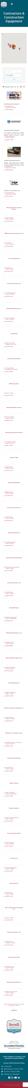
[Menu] (12, 4)
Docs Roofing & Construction (11, 104)
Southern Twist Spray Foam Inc (12, 160)
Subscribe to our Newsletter (11, 1074)
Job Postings (11, 1005)
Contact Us (17, 1005)
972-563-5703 (7, 1066)
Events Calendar (15, 1004)
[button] (13, 48)
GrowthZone (18, 1085)
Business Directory (8, 1004)
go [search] (14, 79)
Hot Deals (22, 1004)
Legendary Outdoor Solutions (11, 130)
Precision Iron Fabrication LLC (12, 190)
